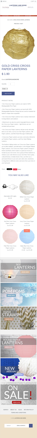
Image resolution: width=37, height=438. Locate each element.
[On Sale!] (18, 404)
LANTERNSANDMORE (12, 79)
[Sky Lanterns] (18, 281)
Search (5, 409)
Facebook (14, 11)
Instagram (21, 11)
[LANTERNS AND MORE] (18, 4)
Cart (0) (33, 1)
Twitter (16, 11)
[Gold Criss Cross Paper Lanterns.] (18, 28)
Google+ (18, 11)
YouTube (23, 11)
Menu (4, 1)
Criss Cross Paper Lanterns (21, 20)
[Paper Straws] (18, 329)
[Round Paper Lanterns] (18, 357)
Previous (16, 23)
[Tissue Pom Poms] (18, 305)
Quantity (4, 84)
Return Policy (29, 409)
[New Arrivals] (18, 380)
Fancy (19, 169)
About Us (13, 409)
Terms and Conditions (18, 412)
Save (16, 169)
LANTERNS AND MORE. (20, 418)
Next (21, 23)
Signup (9, 425)
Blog (20, 409)
